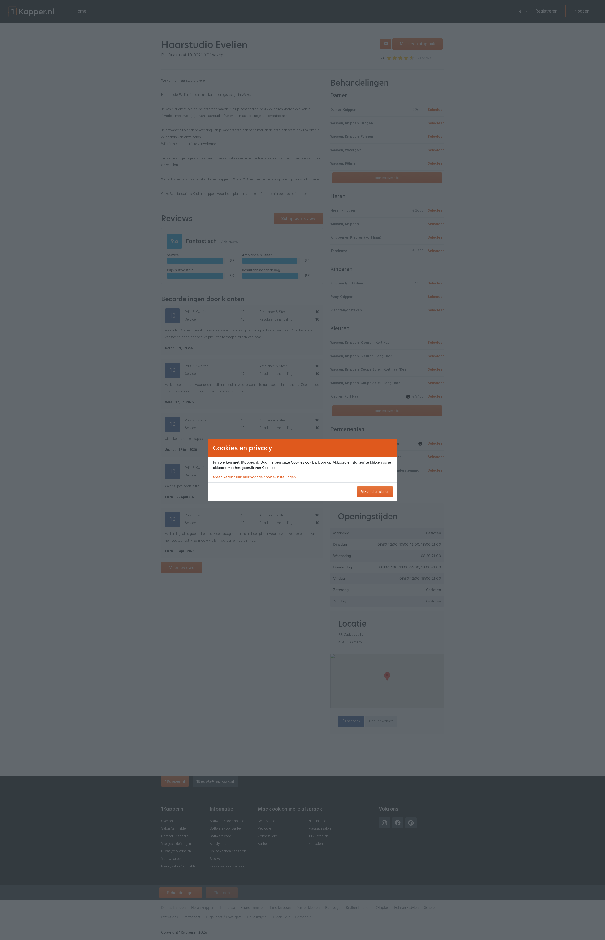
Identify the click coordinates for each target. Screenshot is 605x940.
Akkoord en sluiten (375, 492)
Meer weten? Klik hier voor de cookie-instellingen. (255, 477)
